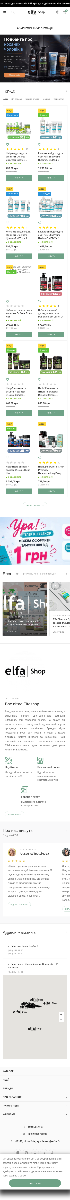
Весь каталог (66, 91)
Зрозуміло (35, 1183)
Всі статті (66, 574)
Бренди (8, 1088)
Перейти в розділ (66, 932)
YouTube (35, 1152)
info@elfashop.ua (37, 1133)
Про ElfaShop (12, 1097)
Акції (6, 1080)
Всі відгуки (66, 831)
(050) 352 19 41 (15, 972)
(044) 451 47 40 (15, 950)
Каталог (8, 1071)
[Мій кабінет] (57, 12)
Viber (43, 1152)
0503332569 (35, 1127)
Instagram (26, 1152)
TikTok (52, 1152)
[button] (36, 1000)
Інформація (11, 1106)
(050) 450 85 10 (15, 953)
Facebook (17, 1152)
